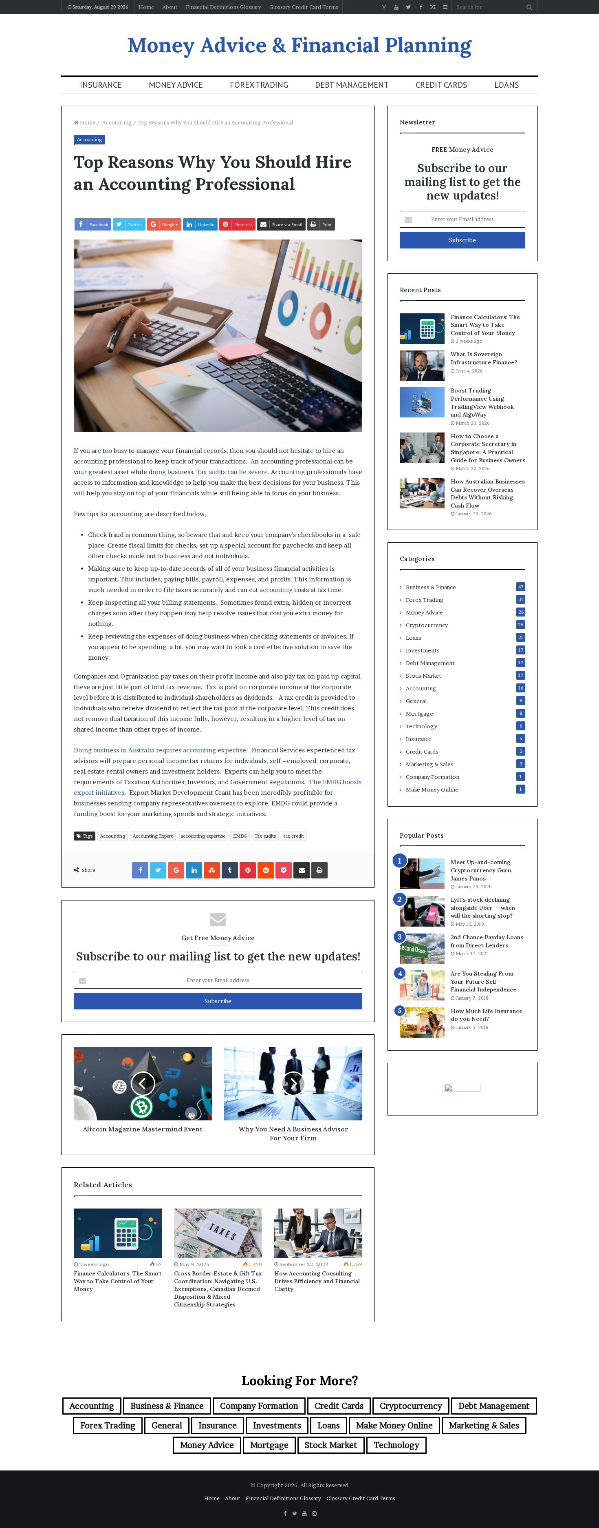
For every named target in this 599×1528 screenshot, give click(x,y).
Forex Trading (259, 85)
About (170, 7)
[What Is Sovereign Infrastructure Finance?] (422, 365)
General (416, 701)
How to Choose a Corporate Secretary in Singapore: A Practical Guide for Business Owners (488, 448)
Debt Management (352, 85)
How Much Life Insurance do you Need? (486, 1015)
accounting (276, 590)
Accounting (116, 122)
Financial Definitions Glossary (223, 7)
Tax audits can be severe (232, 472)
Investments (423, 650)
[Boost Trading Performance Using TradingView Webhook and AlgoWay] (422, 402)
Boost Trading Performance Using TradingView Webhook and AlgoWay (482, 402)
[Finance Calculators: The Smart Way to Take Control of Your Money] (118, 1233)
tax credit (294, 836)
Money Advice (176, 85)
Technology (421, 726)
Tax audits (265, 836)
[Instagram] (384, 7)
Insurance (101, 85)
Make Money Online (432, 789)
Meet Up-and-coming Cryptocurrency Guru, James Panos (482, 870)
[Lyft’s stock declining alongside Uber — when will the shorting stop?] (422, 911)
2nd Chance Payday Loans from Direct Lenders (487, 941)
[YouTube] (396, 7)
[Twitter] (408, 7)
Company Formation (432, 777)
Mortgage (419, 713)
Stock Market (423, 675)
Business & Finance (431, 587)
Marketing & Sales (430, 764)
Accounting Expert (153, 836)
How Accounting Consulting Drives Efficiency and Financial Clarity (317, 1281)
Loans (506, 85)
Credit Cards (441, 85)
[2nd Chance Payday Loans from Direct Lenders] (422, 949)
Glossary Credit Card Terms (303, 7)
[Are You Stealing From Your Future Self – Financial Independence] (422, 985)
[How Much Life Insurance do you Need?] (422, 1022)
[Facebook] (420, 7)
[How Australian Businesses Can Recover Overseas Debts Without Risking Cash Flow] (422, 493)
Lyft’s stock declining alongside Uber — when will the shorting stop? (483, 907)
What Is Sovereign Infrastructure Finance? (484, 358)
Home (146, 7)
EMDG (240, 836)
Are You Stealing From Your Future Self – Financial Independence (483, 981)
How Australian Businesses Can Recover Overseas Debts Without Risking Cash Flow (488, 493)
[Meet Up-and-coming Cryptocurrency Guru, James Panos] (422, 873)
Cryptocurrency (427, 625)
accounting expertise (203, 836)
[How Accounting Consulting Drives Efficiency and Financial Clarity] (318, 1233)
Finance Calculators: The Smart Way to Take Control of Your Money (118, 1281)
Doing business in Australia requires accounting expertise (160, 750)
